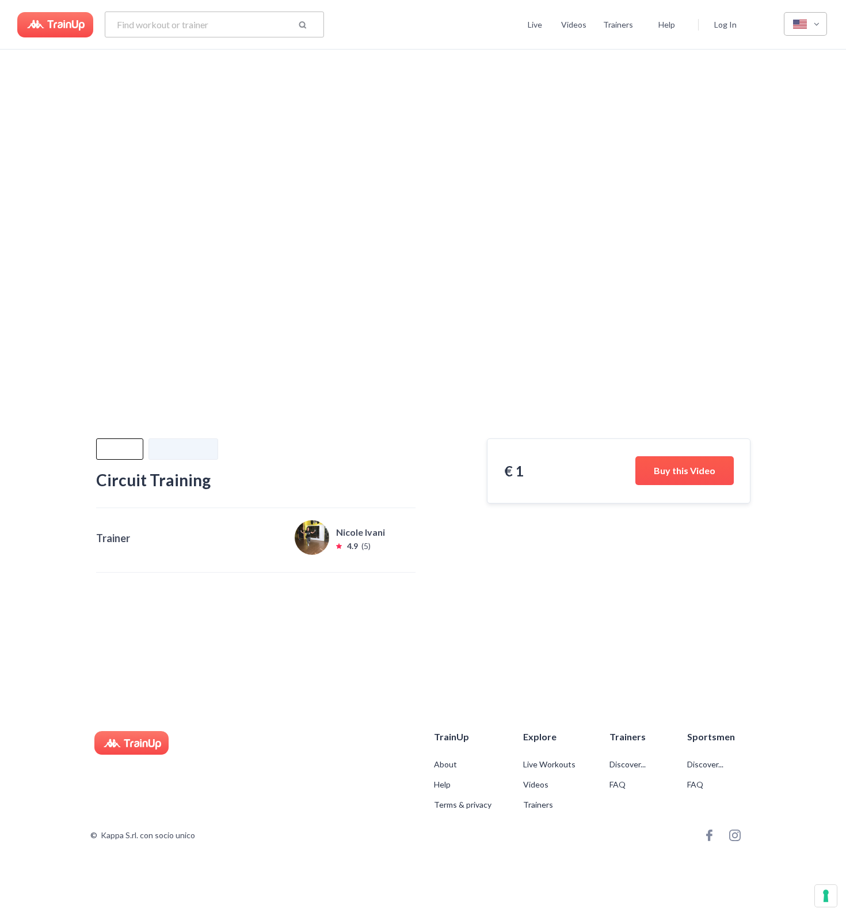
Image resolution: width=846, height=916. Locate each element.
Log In (725, 24)
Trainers (618, 24)
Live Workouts (549, 764)
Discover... (628, 764)
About (445, 764)
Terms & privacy (462, 804)
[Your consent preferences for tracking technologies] (826, 896)
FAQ (617, 784)
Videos (573, 24)
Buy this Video (684, 470)
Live (535, 24)
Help (666, 24)
